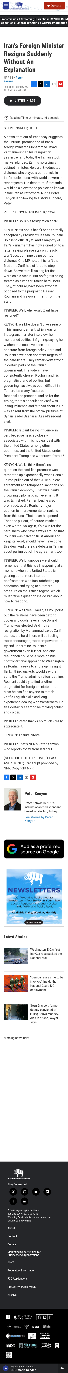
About (11, 1228)
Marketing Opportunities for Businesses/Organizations (24, 1253)
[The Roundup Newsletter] (34, 896)
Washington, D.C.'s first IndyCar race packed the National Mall (46, 954)
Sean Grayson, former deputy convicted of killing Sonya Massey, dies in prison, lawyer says (44, 1014)
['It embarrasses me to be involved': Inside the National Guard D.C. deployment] (16, 983)
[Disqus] (34, 1110)
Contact (12, 1236)
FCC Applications (18, 1278)
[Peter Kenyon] (12, 799)
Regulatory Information (21, 1270)
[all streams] (63, 1368)
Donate (56, 5)
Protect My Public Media (22, 1286)
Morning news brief (16, 1038)
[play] (5, 1368)
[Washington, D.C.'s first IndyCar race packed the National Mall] (16, 956)
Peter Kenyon (36, 793)
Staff (11, 1262)
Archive (12, 1295)
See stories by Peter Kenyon (39, 819)
